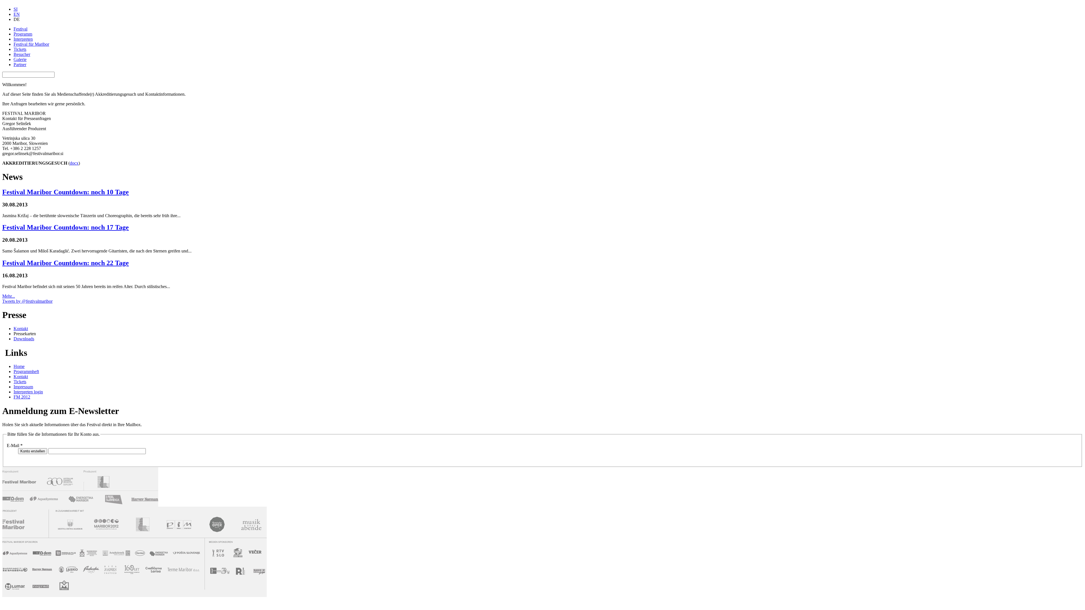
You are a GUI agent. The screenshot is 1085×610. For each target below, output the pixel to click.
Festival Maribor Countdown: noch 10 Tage (65, 192)
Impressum (23, 386)
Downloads (24, 338)
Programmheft (26, 371)
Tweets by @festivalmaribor (27, 301)
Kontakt (21, 328)
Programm (23, 34)
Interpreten (23, 39)
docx (74, 163)
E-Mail (15, 445)
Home (19, 366)
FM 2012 (22, 397)
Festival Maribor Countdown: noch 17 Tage (65, 227)
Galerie (20, 59)
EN (17, 14)
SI (16, 9)
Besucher (22, 54)
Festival (20, 29)
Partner (20, 64)
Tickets (20, 49)
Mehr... (8, 296)
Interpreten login (28, 391)
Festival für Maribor (31, 44)
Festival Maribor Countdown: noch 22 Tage (65, 263)
